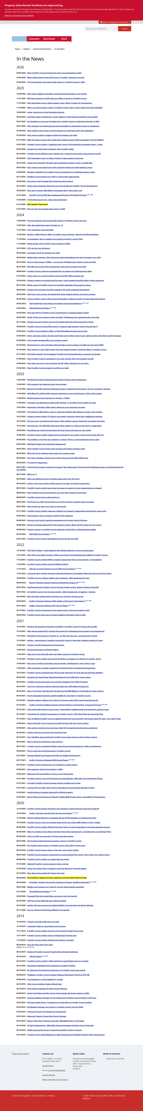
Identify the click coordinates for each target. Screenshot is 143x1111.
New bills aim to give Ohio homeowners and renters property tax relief (56, 267)
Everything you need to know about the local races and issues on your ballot (59, 430)
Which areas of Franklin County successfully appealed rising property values (59, 285)
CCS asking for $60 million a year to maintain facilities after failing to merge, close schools (64, 412)
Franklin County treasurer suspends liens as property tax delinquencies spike (59, 271)
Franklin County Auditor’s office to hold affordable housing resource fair (57, 331)
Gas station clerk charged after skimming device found (50, 181)
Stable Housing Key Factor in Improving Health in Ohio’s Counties (54, 1030)
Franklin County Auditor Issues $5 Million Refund (47, 564)
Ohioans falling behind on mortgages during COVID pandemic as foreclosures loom (61, 818)
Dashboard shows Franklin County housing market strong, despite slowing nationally (63, 587)
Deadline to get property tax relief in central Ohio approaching (53, 177)
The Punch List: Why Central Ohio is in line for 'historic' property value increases (60, 502)
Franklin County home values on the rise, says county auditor (53, 850)
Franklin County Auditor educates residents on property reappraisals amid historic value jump (66, 511)
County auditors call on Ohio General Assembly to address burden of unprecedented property (66, 299)
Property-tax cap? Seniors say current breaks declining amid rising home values (60, 322)
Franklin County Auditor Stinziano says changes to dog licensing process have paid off (63, 809)
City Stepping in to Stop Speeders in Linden (45, 979)
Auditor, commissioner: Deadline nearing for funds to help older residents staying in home (65, 640)
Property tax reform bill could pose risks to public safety (50, 149)
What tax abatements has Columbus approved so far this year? (53, 479)
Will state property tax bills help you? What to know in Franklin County (57, 98)
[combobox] (115, 22)
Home (17, 49)
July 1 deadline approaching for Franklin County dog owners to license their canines (62, 737)
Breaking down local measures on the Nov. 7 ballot (48, 398)
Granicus (86, 1098)
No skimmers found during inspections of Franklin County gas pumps (56, 970)
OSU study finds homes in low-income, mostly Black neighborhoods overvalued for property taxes (68, 709)
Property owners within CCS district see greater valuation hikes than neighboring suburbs (64, 416)
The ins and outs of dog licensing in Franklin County (49, 751)
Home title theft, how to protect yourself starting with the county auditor (58, 723)
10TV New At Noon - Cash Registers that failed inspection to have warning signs (60, 550)
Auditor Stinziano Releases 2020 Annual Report (52, 760)
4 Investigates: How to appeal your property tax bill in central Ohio (55, 239)
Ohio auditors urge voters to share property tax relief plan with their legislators (60, 131)
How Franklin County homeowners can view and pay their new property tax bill (60, 359)
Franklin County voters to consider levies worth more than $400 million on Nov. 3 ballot (63, 822)
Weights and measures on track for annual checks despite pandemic (55, 887)
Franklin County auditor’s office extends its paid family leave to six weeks (57, 961)
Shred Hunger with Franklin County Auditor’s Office (48, 244)
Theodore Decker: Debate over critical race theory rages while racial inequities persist (62, 700)
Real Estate (49, 38)
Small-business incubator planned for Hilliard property (50, 792)
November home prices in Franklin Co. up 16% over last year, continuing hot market (62, 636)
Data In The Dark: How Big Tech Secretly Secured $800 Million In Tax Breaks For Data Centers (65, 691)
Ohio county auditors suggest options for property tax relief (52, 135)
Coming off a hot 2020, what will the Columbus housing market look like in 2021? (61, 788)
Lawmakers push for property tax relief (43, 253)
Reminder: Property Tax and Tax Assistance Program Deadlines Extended (62, 882)
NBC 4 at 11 (32, 474)
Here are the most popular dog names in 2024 (46, 209)
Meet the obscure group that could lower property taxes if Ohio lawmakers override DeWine (65, 140)
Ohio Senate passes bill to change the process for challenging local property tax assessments (65, 631)
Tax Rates (76, 1069)
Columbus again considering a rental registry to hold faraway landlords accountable (62, 117)
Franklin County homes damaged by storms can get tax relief (52, 539)
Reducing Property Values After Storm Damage (46, 1016)
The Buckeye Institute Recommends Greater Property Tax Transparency (56, 380)
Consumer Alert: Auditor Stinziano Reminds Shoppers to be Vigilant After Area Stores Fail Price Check (69, 573)
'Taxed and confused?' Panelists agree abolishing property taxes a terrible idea (59, 163)
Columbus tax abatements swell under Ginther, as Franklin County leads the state (61, 403)
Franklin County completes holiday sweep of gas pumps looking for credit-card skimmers (64, 746)
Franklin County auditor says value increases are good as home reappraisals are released (64, 488)
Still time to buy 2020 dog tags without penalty (46, 901)
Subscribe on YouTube (115, 1059)
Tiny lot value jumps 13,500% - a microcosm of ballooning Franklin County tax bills (61, 262)
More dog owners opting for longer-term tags (46, 873)
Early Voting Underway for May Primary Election (47, 989)
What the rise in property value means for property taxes (51, 453)
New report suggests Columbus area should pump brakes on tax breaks (57, 94)
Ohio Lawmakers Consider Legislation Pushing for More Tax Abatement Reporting (61, 668)
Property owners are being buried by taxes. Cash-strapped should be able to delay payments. (65, 280)
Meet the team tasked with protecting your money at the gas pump (55, 596)
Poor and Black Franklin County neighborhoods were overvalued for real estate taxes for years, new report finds (74, 719)
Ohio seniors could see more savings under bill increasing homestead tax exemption (62, 728)
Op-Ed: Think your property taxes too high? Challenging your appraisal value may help (63, 317)
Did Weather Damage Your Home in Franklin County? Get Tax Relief (55, 1007)
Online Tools (77, 1066)
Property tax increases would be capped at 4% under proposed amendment (58, 290)
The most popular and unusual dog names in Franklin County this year (56, 221)
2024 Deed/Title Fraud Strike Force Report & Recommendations (59, 303)
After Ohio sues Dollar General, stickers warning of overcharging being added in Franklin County (67, 555)
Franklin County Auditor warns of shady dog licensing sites (51, 935)
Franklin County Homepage (83, 1059)
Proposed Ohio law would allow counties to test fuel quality (52, 896)
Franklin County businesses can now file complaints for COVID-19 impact (57, 682)
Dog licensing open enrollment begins (43, 650)
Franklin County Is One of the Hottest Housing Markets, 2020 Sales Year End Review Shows (65, 778)
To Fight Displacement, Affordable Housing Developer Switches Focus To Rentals (60, 1025)
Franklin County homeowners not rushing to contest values (52, 765)
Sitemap (51, 1096)
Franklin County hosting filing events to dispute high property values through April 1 (62, 326)
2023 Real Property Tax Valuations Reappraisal (46, 444)
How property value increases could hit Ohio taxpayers (50, 516)
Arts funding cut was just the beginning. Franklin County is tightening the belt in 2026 (63, 121)
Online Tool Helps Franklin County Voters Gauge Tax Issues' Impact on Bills (58, 993)
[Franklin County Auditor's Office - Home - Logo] (31, 28)
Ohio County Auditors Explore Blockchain (44, 984)
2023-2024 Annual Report (42, 308)
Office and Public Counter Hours (55, 1079)
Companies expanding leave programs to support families (51, 966)
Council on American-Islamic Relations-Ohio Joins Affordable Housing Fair (58, 686)
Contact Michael (48, 1075)
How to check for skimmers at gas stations (45, 742)
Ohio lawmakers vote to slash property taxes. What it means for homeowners (59, 103)
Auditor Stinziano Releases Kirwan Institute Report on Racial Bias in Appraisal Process (68, 705)
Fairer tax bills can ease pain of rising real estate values (50, 836)
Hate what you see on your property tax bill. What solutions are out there (58, 363)
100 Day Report (38, 956)
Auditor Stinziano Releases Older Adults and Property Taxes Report (60, 601)
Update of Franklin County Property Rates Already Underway (52, 952)
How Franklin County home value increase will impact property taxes (56, 449)
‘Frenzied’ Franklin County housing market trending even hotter (54, 783)
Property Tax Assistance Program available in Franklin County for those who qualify (62, 626)
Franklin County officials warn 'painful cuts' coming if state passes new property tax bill (64, 154)
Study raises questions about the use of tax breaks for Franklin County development (62, 186)
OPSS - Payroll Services (82, 1064)
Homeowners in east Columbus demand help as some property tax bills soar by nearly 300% (65, 345)
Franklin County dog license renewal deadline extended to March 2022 (56, 615)
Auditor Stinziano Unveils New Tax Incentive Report (53, 813)
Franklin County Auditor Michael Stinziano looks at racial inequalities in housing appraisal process (68, 827)
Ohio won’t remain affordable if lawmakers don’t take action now (54, 190)
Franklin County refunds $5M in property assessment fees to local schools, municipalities (64, 560)
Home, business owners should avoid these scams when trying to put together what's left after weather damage (74, 336)
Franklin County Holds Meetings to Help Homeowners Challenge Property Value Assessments (66, 1035)
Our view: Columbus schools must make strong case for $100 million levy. (57, 458)
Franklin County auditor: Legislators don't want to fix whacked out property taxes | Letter (65, 144)
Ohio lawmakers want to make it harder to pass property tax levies (55, 158)
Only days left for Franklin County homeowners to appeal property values (58, 313)
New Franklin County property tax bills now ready (48, 368)
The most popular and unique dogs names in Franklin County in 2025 (56, 82)
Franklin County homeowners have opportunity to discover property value (58, 610)
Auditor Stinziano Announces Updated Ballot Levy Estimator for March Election (60, 905)
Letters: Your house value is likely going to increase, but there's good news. (58, 483)
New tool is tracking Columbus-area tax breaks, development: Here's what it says (61, 663)
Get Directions (48, 1066)
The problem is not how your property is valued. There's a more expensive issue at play (63, 439)
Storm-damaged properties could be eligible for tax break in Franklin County (59, 696)
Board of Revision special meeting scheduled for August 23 (57, 583)
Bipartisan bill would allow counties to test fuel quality (50, 774)
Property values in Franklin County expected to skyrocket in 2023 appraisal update (61, 529)
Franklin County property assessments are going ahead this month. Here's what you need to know (68, 855)
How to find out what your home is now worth (46, 506)
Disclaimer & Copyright (21, 1096)
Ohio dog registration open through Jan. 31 (45, 225)
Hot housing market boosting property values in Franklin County (54, 841)
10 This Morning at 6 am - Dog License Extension (47, 200)
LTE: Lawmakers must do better (40, 230)
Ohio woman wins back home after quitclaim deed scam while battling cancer (59, 167)
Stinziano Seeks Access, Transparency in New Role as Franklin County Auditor (59, 1002)
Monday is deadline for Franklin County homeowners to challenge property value (61, 172)
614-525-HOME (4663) (56, 1070)
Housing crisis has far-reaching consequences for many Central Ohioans (57, 520)
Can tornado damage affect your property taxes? (47, 340)
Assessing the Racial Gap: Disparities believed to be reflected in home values (59, 677)
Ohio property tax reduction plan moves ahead (46, 384)
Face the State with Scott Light (40, 945)
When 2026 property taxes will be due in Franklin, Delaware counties (55, 77)
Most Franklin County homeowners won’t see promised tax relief (54, 73)
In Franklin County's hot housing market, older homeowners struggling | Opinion (61, 592)
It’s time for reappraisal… (37, 462)
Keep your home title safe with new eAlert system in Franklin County (56, 654)
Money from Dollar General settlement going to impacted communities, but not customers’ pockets (68, 389)
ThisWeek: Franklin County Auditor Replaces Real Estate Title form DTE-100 (58, 975)
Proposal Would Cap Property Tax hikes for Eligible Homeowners (53, 755)
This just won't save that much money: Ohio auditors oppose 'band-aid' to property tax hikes (66, 421)
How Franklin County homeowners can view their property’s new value (56, 493)
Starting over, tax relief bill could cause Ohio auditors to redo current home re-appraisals (64, 426)
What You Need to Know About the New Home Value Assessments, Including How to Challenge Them (69, 832)
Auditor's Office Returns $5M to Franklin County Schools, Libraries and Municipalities (63, 234)
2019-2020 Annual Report (42, 891)
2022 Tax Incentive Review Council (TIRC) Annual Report (55, 569)
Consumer (34, 38)
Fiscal (64, 38)
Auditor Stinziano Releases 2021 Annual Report (52, 606)
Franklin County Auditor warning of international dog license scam (55, 931)
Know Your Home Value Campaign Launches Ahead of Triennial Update (57, 868)
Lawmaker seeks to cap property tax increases (46, 926)
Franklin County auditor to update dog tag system (48, 859)
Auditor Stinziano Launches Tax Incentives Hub (46, 732)
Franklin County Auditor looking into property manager (50, 940)
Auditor (26, 49)
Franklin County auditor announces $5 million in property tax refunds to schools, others (64, 659)
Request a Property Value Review (19, 15)
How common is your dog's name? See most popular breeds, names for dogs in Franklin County (66, 349)
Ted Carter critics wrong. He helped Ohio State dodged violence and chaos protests (61, 294)
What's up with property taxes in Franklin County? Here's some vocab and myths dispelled (64, 108)
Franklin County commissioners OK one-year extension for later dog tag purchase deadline (65, 673)
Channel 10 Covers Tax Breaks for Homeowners (46, 1012)
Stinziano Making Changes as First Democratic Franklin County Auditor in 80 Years (61, 998)
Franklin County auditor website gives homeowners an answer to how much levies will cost (65, 435)
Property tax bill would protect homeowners (45, 645)
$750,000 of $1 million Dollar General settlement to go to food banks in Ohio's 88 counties (64, 393)
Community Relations (42, 49)
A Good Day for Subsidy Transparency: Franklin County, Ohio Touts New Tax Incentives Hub (65, 714)
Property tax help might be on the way (43, 922)
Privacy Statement (39, 1096)
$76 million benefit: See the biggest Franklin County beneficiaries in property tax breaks (63, 354)
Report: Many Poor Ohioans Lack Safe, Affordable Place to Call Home (55, 1021)
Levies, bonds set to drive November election (45, 112)
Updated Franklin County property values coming (47, 864)
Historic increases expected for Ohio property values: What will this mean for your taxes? (64, 525)
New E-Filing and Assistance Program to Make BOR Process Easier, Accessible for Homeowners (66, 797)
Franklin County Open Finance (84, 1061)
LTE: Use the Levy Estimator (38, 248)
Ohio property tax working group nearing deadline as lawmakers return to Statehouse (63, 126)
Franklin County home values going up (43, 497)
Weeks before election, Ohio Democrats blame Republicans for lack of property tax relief (64, 257)
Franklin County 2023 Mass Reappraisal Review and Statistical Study (61, 195)
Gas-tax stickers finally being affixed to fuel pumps (48, 910)
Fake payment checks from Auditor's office (45, 769)
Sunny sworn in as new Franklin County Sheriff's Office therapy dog (55, 276)
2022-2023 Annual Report (42, 534)
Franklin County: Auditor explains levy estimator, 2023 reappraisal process (58, 578)
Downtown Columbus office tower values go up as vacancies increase (56, 407)
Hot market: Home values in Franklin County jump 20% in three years (56, 845)
